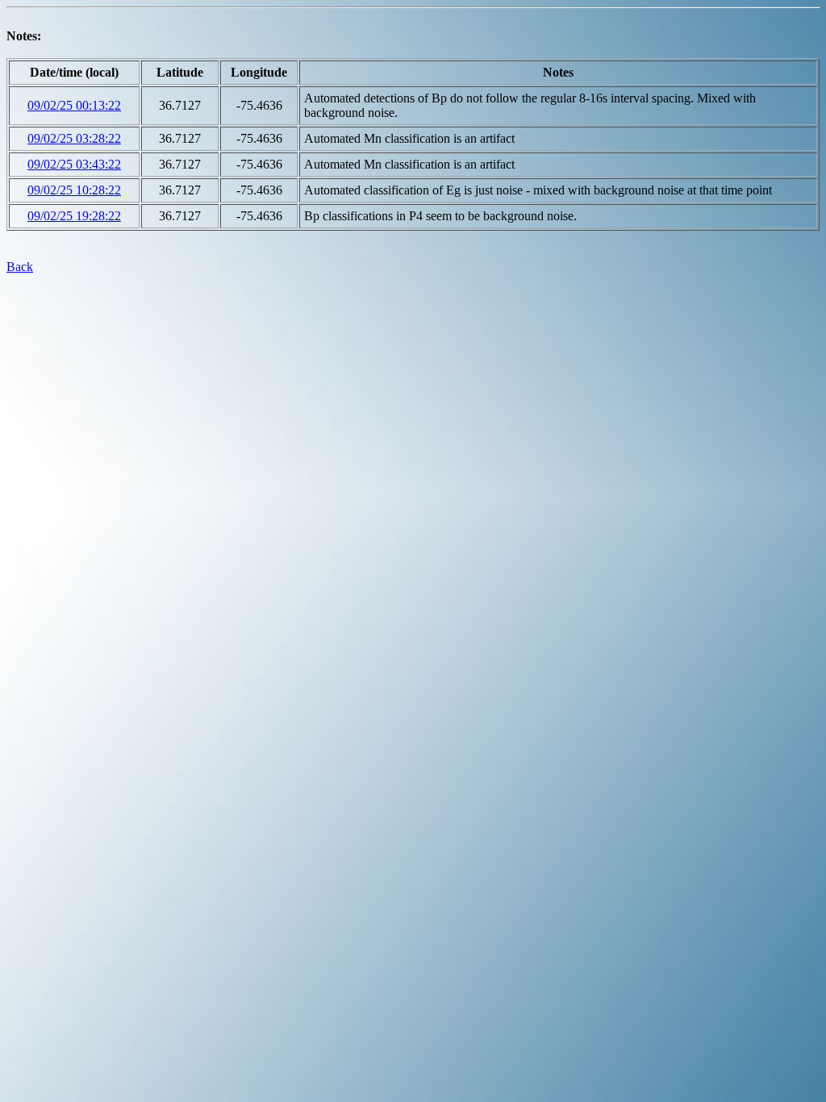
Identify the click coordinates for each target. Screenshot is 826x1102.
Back (19, 266)
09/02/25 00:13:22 (74, 105)
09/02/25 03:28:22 (74, 138)
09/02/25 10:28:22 (74, 190)
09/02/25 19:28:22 (74, 216)
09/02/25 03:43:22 (74, 164)
